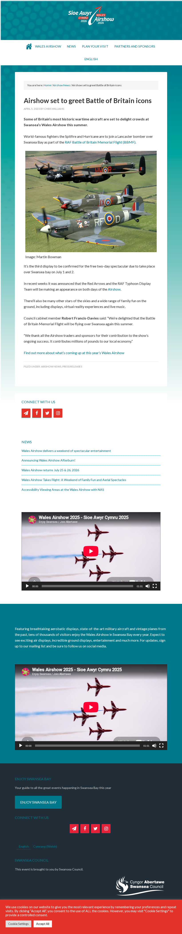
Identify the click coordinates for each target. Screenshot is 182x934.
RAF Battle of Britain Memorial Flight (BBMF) (100, 142)
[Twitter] (47, 413)
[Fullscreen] (154, 586)
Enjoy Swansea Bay (38, 802)
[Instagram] (57, 413)
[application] (91, 551)
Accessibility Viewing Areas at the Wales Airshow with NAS (63, 489)
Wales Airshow (91, 15)
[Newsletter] (26, 413)
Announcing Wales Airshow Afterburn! (48, 460)
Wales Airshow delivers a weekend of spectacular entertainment (66, 451)
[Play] (27, 586)
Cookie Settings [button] (18, 924)
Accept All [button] (42, 924)
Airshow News (51, 366)
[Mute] (147, 586)
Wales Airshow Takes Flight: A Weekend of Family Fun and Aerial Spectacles (74, 480)
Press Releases (72, 366)
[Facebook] (36, 413)
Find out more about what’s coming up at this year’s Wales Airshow (74, 353)
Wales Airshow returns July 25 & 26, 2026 (50, 470)
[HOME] (29, 46)
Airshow (114, 289)
